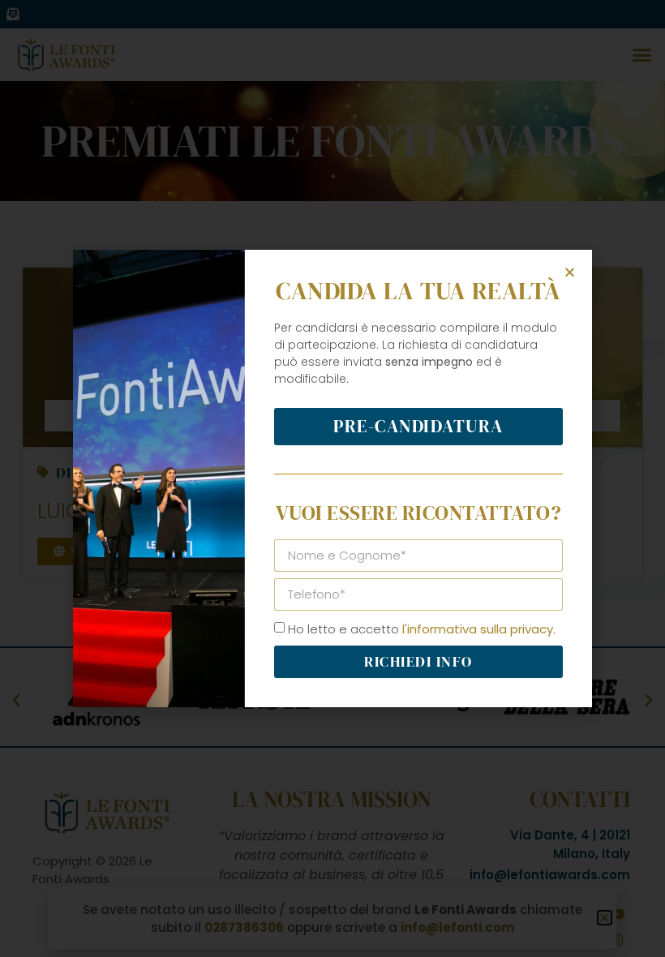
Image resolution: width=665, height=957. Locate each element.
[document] (332, 478)
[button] (570, 272)
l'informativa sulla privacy (477, 628)
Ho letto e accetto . (422, 628)
